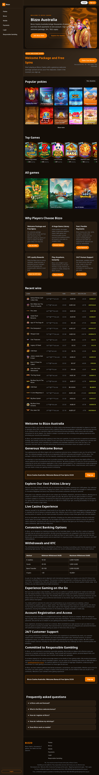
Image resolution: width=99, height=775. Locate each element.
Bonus (5, 16)
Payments (6, 25)
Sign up (92, 2)
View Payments (82, 247)
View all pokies (90, 81)
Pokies (5, 11)
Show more (61, 127)
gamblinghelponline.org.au (36, 662)
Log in (11, 771)
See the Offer (33, 245)
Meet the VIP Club (34, 274)
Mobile (5, 20)
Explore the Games (58, 36)
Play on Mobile (57, 274)
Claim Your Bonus (88, 60)
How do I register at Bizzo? (40, 715)
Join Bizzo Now (38, 36)
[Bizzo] (9, 4)
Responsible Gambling (10, 34)
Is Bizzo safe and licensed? (40, 703)
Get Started (81, 274)
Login (4, 30)
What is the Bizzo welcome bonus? (43, 709)
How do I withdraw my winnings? (42, 721)
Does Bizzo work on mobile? (40, 727)
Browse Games (58, 245)
